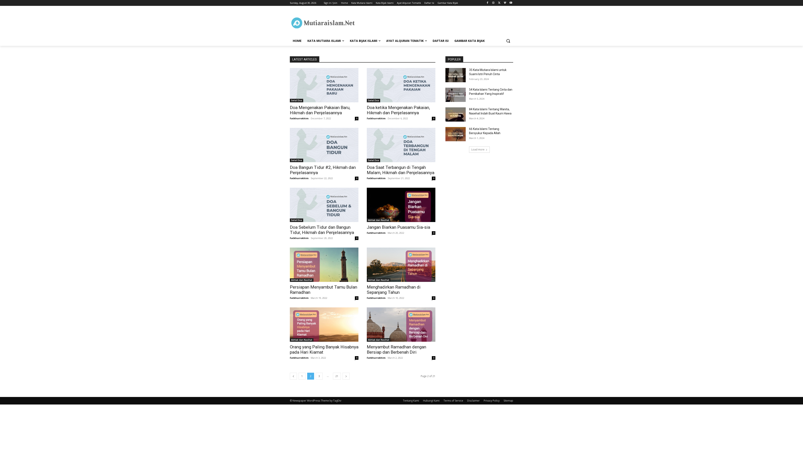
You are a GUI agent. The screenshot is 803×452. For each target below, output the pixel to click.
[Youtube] (510, 3)
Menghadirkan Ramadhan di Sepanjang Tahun (394, 290)
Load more (478, 149)
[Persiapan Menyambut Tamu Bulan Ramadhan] (324, 265)
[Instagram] (493, 3)
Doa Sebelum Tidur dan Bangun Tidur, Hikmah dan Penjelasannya (322, 230)
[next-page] (346, 376)
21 (336, 376)
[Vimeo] (505, 3)
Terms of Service (453, 400)
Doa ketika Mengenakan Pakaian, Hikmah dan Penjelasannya (398, 110)
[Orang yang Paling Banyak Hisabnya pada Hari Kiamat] (324, 324)
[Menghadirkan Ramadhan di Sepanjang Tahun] (401, 265)
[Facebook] (487, 3)
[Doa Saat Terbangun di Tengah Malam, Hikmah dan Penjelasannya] (401, 145)
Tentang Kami (411, 400)
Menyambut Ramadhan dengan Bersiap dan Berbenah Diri (396, 349)
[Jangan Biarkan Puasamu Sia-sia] (401, 205)
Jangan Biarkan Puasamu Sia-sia (398, 227)
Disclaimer (473, 400)
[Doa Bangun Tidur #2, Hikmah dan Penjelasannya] (324, 145)
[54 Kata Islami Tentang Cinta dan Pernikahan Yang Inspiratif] (455, 95)
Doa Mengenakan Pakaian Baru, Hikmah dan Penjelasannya (320, 110)
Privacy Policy (492, 400)
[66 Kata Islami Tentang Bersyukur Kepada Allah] (455, 134)
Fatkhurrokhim (299, 118)
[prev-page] (293, 376)
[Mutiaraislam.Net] (323, 23)
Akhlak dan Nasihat (378, 220)
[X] (499, 3)
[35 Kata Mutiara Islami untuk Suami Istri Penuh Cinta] (455, 75)
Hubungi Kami (431, 400)
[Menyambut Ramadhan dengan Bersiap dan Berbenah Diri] (401, 324)
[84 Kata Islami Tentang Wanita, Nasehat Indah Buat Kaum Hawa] (455, 114)
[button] (508, 41)
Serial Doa (296, 100)
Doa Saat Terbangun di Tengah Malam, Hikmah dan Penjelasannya (400, 170)
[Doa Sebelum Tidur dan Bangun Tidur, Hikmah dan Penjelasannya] (324, 205)
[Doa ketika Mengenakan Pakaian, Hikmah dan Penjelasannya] (401, 85)
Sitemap (508, 400)
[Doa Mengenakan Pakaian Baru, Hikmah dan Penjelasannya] (324, 85)
